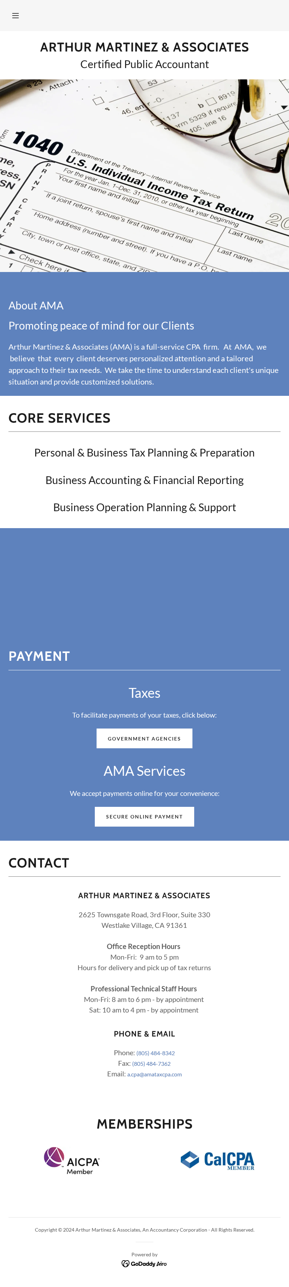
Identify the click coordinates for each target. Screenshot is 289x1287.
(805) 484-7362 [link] (151, 1063)
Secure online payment (144, 817)
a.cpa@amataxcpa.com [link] (154, 1074)
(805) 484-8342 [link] (155, 1053)
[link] (144, 49)
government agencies (144, 739)
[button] (15, 15)
